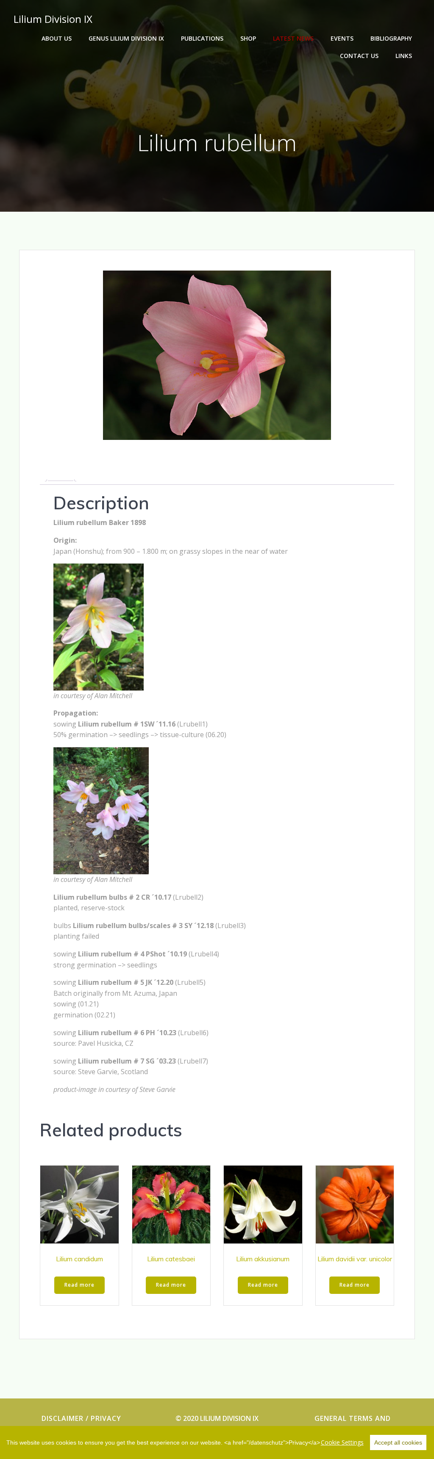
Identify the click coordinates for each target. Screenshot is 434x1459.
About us (57, 38)
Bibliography (391, 38)
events (342, 38)
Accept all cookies (398, 1442)
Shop (248, 38)
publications (202, 38)
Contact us (359, 56)
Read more (79, 1284)
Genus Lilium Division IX (126, 38)
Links (403, 56)
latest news (293, 38)
